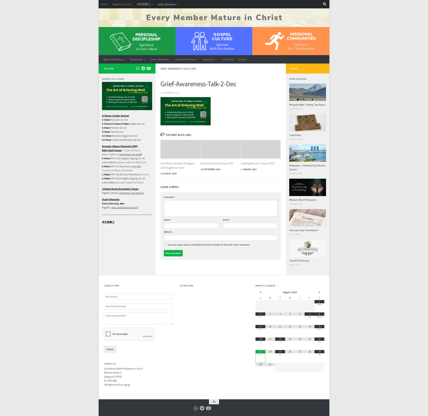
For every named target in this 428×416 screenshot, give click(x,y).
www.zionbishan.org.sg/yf (124, 207)
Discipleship (136, 59)
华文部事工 (143, 4)
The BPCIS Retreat (299, 260)
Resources (209, 59)
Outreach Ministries (185, 59)
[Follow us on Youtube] (148, 68)
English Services (121, 4)
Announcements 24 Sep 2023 (217, 163)
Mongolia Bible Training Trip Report (307, 104)
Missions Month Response (303, 199)
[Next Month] (319, 292)
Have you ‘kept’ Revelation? (304, 230)
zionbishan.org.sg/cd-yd (131, 193)
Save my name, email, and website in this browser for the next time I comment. (209, 244)
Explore (242, 59)
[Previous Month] (260, 292)
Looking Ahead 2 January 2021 (258, 163)
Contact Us (227, 59)
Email (226, 219)
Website (168, 231)
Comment (170, 197)
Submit (110, 349)
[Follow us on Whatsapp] (138, 68)
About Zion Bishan (113, 59)
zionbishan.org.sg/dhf (130, 154)
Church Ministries (159, 59)
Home (104, 4)
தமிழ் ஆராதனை (167, 4)
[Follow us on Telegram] (143, 68)
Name (167, 219)
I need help (295, 135)
